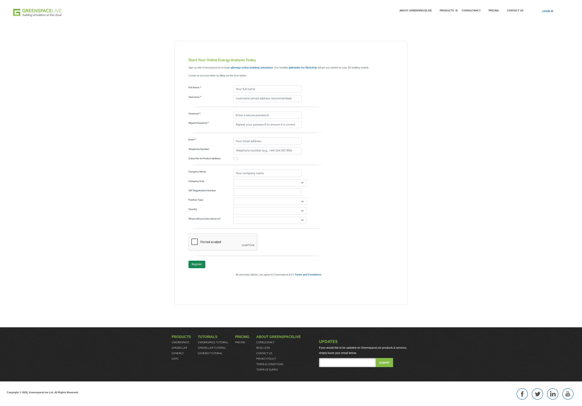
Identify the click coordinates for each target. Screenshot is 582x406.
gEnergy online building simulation (252, 67)
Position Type (195, 199)
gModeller (179, 347)
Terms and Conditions (308, 274)
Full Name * (194, 87)
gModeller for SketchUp (303, 67)
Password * (194, 113)
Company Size (196, 181)
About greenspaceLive (415, 10)
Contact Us (515, 10)
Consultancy (471, 10)
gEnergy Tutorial (210, 353)
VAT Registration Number (202, 190)
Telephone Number (198, 149)
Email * (192, 139)
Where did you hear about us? (204, 218)
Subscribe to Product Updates (204, 158)
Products (447, 10)
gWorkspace (180, 342)
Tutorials (207, 337)
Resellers (263, 347)
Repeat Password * (198, 122)
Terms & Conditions (269, 364)
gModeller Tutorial (212, 347)
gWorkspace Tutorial (213, 342)
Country (192, 209)
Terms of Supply (267, 369)
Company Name (197, 171)
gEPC (175, 358)
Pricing (494, 10)
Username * (194, 97)
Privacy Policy (266, 358)
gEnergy (178, 353)
